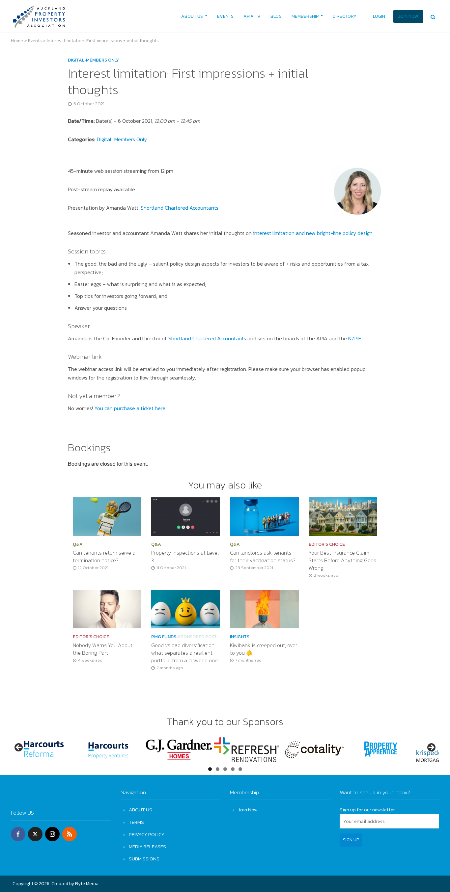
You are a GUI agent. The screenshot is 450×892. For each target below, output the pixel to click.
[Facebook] (18, 834)
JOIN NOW (408, 16)
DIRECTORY (344, 16)
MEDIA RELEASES (147, 846)
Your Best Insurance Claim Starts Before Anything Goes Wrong (342, 560)
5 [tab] (240, 769)
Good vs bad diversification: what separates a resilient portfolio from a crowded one (185, 653)
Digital (76, 60)
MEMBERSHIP (305, 16)
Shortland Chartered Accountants (179, 208)
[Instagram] (52, 834)
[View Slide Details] (44, 749)
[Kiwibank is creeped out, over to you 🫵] (264, 609)
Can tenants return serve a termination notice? (104, 556)
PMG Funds (163, 637)
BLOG (276, 16)
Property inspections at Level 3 (185, 556)
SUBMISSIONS (144, 858)
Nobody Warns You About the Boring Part (102, 649)
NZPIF (354, 338)
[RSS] (69, 834)
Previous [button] (19, 748)
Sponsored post (197, 637)
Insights (239, 637)
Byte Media (86, 883)
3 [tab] (225, 769)
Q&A (78, 544)
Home (17, 40)
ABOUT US (192, 16)
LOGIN (379, 16)
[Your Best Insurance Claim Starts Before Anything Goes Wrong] (343, 516)
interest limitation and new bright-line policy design (313, 233)
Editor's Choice (327, 544)
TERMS (136, 822)
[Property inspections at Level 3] (185, 516)
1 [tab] (210, 769)
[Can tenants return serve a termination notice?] (107, 516)
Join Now (248, 809)
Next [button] (431, 748)
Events (35, 40)
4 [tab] (233, 769)
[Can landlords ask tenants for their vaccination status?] (264, 516)
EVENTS (225, 16)
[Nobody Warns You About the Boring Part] (107, 609)
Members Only (102, 60)
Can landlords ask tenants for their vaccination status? (262, 556)
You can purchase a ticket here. (130, 408)
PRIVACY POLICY (146, 834)
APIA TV (252, 16)
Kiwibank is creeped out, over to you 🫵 (263, 649)
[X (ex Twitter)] (35, 834)
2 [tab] (217, 769)
